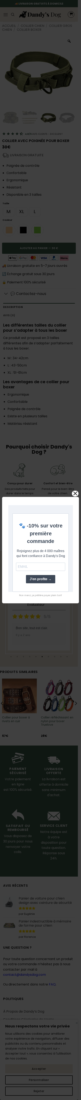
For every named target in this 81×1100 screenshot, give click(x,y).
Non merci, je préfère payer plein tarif (40, 595)
